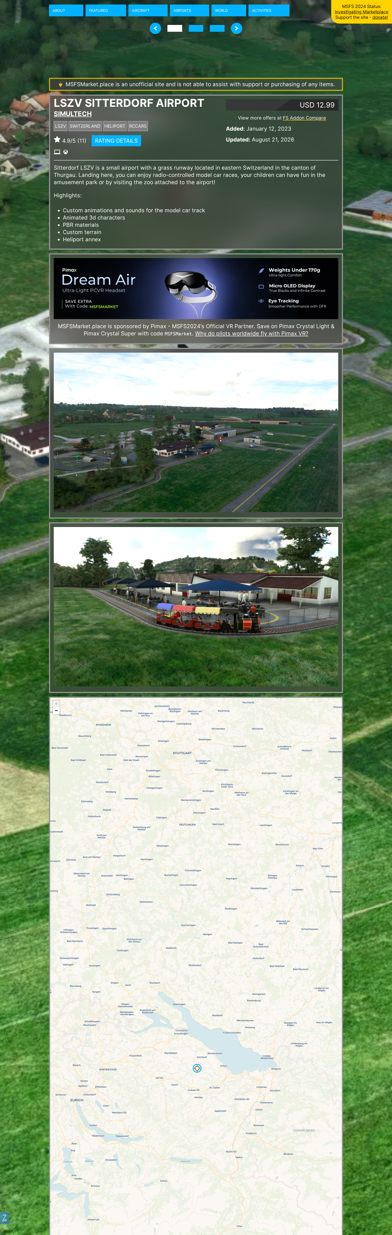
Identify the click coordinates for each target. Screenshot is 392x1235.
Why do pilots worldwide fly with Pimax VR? (251, 333)
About (59, 10)
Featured (98, 10)
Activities (261, 10)
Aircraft (140, 10)
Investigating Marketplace (361, 12)
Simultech (73, 114)
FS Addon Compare (304, 118)
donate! (380, 17)
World (221, 10)
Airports (182, 10)
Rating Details (116, 140)
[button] (197, 1068)
